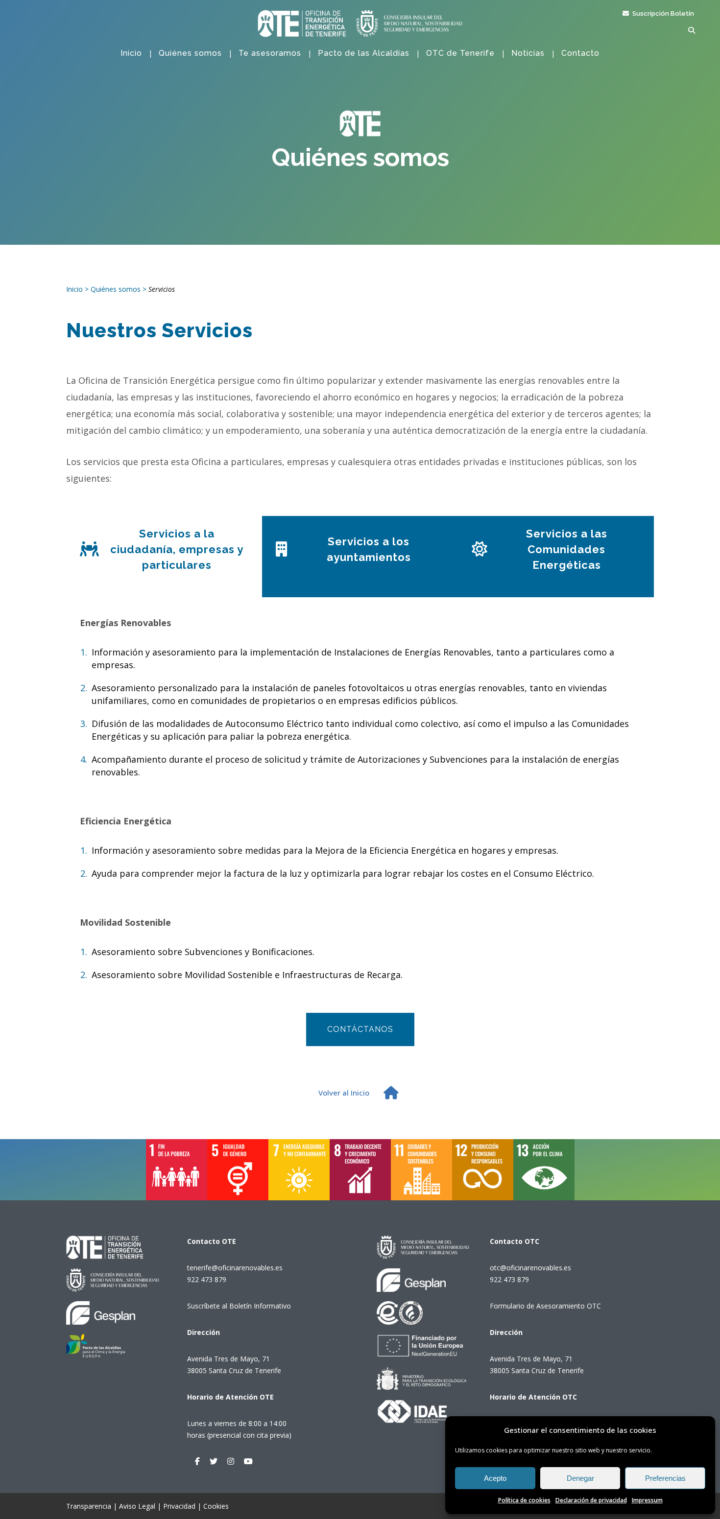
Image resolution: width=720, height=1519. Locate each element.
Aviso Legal (137, 1506)
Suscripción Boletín (662, 13)
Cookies (216, 1506)
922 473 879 (206, 1279)
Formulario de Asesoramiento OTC (545, 1305)
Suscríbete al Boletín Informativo (239, 1305)
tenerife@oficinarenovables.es (235, 1267)
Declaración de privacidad (591, 1500)
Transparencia (88, 1506)
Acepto (495, 1478)
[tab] (164, 556)
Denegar (580, 1478)
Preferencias (665, 1478)
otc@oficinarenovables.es (530, 1267)
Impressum (647, 1500)
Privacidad (179, 1506)
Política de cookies (524, 1500)
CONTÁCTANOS (360, 1029)
